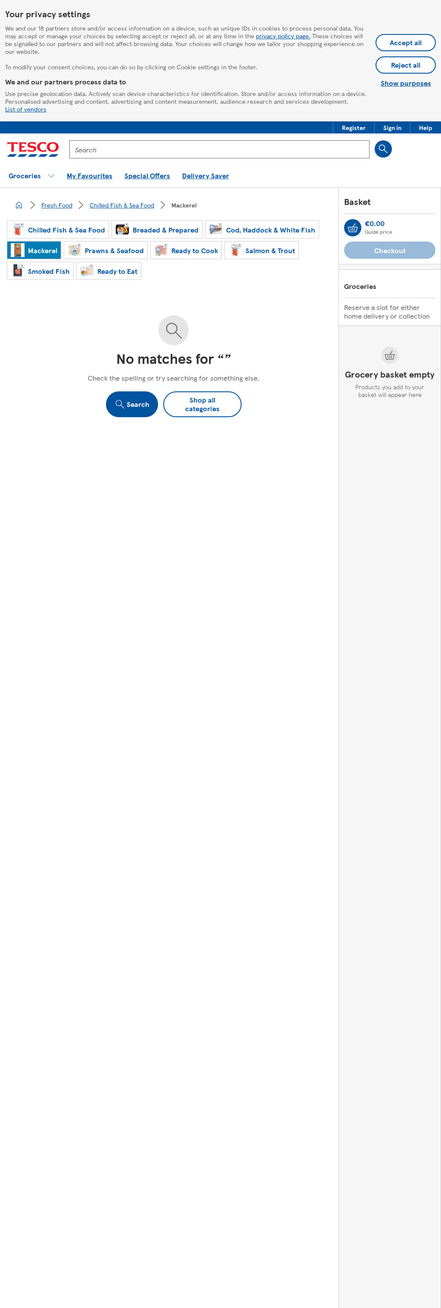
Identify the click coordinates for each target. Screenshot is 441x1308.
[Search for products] (383, 149)
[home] (19, 205)
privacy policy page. (283, 35)
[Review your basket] (352, 227)
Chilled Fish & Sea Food (122, 205)
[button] (353, 127)
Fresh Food (56, 205)
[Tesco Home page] (33, 149)
